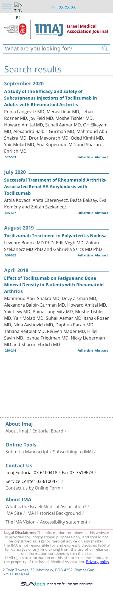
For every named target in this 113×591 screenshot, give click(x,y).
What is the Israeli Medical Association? (45, 506)
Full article (85, 157)
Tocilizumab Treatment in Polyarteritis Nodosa (55, 236)
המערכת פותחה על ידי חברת (69, 583)
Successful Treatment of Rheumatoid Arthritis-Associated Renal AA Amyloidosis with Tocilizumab (55, 186)
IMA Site (13, 512)
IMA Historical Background (53, 512)
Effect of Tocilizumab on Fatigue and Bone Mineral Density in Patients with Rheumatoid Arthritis (54, 284)
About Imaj (16, 430)
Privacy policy (97, 561)
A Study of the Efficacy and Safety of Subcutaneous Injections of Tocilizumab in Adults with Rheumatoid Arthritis (50, 98)
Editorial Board (47, 430)
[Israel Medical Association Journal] (56, 31)
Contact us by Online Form (32, 487)
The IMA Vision (20, 521)
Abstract (101, 157)
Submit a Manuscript (27, 451)
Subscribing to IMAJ (73, 451)
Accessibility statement (63, 521)
